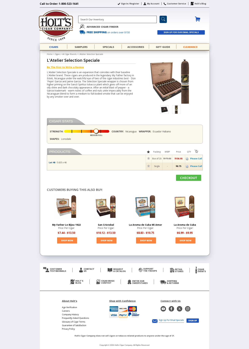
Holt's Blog (200, 3)
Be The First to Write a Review (65, 67)
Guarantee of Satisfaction (74, 325)
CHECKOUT (188, 178)
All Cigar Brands (69, 54)
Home (50, 54)
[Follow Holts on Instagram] (187, 309)
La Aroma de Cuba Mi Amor (145, 224)
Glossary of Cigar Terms (73, 321)
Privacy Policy (68, 328)
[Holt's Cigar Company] (59, 25)
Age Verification (69, 307)
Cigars (57, 54)
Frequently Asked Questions (75, 318)
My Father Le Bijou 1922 (66, 224)
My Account (153, 3)
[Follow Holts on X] (179, 309)
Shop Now (67, 240)
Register (134, 3)
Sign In (124, 3)
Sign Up (192, 320)
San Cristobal (106, 224)
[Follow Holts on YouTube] (163, 309)
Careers (66, 310)
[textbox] (117, 19)
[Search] (163, 19)
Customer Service (176, 3)
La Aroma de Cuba (185, 224)
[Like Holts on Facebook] (171, 309)
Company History (70, 314)
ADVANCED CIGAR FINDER (102, 26)
